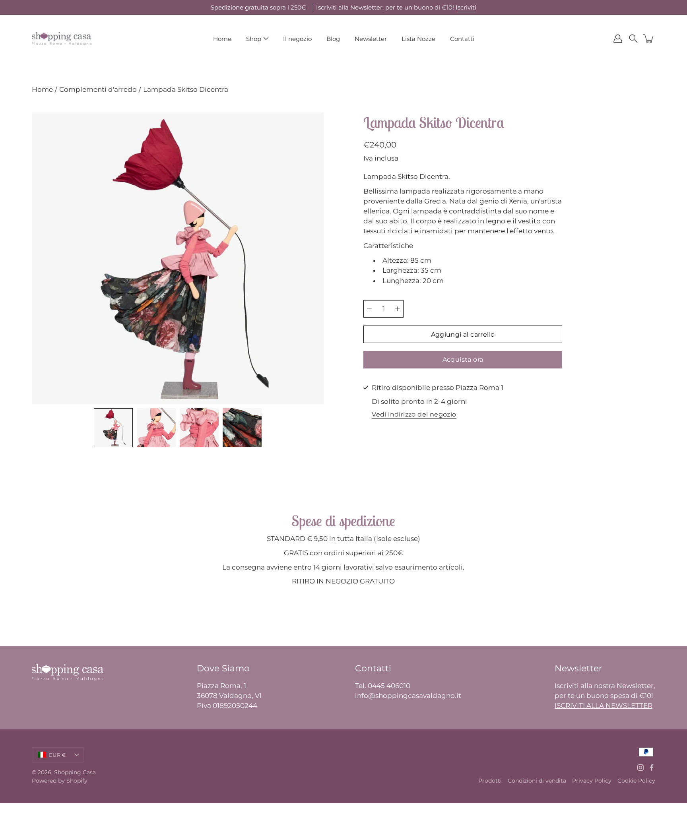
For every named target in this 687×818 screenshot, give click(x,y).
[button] (633, 38)
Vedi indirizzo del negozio (414, 414)
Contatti (462, 39)
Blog (333, 39)
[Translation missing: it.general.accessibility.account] (617, 38)
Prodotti (490, 780)
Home (222, 39)
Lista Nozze (418, 39)
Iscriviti (466, 7)
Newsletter (371, 39)
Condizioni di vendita (537, 780)
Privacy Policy (591, 780)
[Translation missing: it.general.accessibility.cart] (648, 38)
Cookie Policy (636, 780)
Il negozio (297, 39)
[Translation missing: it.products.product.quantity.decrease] (369, 309)
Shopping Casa (75, 772)
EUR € (57, 755)
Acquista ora (462, 359)
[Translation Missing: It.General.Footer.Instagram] (640, 767)
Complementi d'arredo (98, 89)
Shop (253, 39)
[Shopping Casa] (61, 38)
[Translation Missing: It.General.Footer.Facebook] (651, 767)
